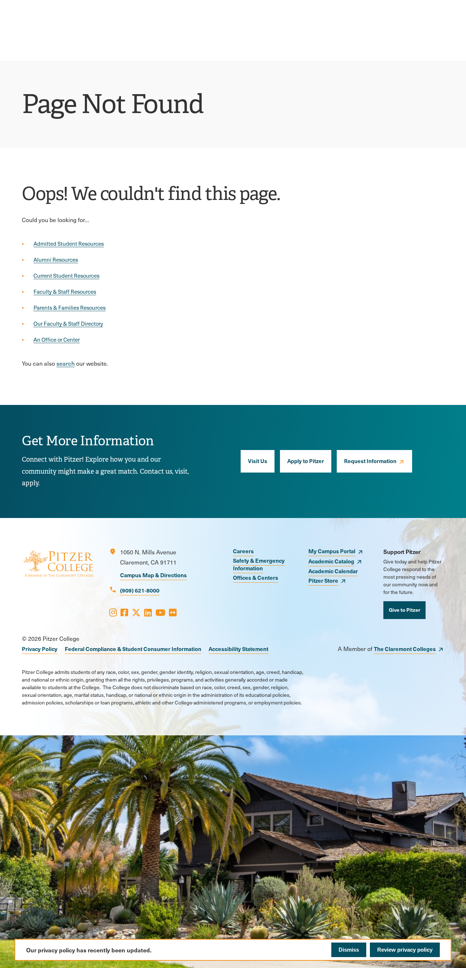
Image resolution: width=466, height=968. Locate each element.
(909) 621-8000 (139, 590)
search (65, 363)
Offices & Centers (255, 577)
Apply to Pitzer (305, 461)
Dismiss (349, 950)
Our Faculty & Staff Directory (68, 323)
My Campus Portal (331, 551)
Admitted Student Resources (68, 243)
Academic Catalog (331, 561)
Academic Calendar (333, 571)
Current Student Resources (66, 275)
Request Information (370, 461)
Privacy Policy (40, 648)
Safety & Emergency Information (259, 564)
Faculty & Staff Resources (64, 291)
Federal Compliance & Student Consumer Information (133, 648)
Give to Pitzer (404, 609)
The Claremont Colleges (405, 648)
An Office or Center (56, 339)
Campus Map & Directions (153, 575)
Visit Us (257, 461)
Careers (243, 551)
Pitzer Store (323, 580)
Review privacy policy (405, 950)
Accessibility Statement (238, 648)
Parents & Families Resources (69, 307)
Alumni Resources (55, 259)
